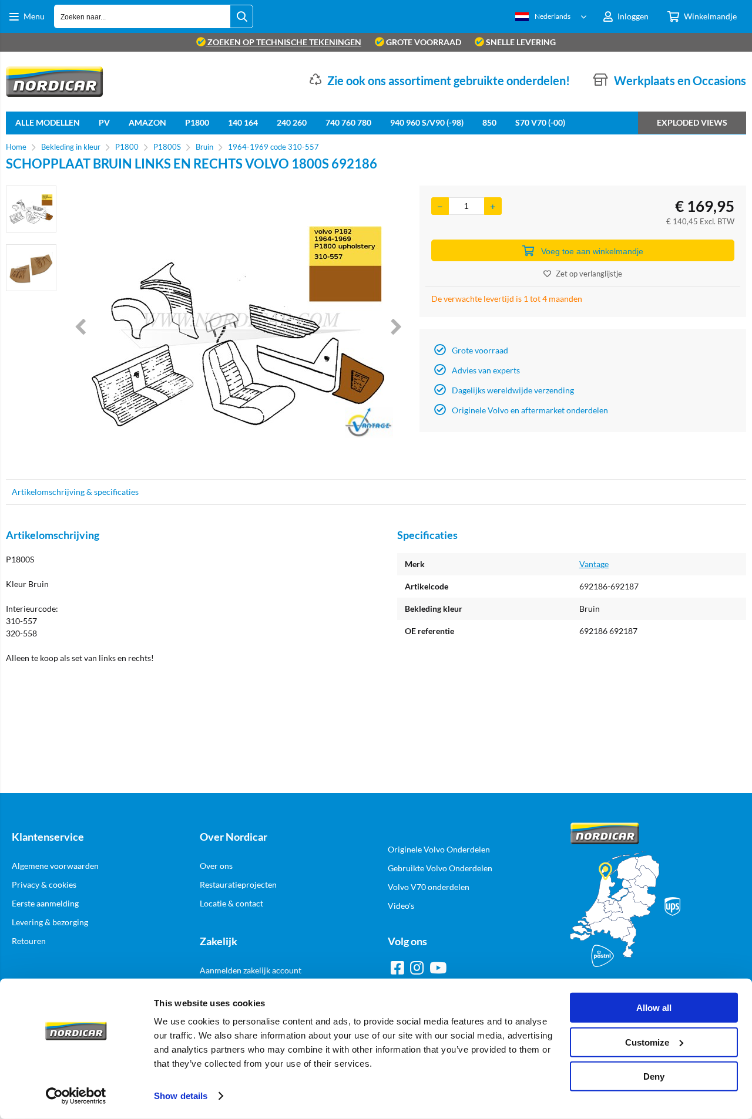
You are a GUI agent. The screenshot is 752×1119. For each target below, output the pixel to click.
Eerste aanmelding (45, 903)
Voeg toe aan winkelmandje (592, 251)
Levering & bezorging (50, 922)
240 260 (292, 122)
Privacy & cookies (44, 884)
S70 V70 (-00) (540, 122)
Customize (647, 1042)
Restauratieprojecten (238, 884)
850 (489, 122)
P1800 (197, 122)
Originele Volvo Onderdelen (439, 849)
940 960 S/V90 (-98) (427, 122)
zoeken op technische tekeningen (283, 42)
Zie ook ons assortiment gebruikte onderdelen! (448, 80)
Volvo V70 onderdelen (428, 887)
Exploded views (692, 122)
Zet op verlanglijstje (589, 273)
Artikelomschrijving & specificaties (75, 492)
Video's (401, 906)
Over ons (216, 866)
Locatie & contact (231, 903)
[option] (31, 209)
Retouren (29, 941)
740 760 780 (348, 122)
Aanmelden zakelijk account (250, 970)
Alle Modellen (47, 122)
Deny (653, 1076)
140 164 (243, 122)
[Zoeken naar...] (241, 16)
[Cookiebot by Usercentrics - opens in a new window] (76, 1096)
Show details (180, 1096)
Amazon (147, 122)
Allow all (654, 1008)
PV (104, 122)
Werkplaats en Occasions (680, 80)
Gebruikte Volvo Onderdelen (440, 868)
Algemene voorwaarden (55, 866)
